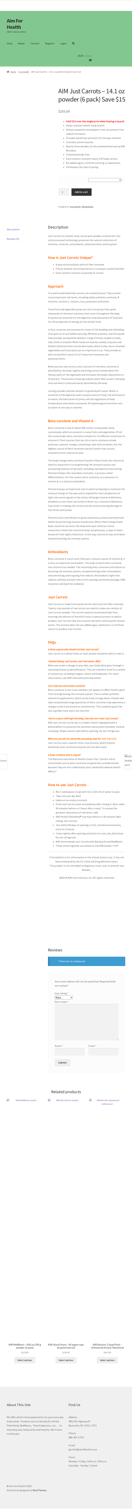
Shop (9, 43)
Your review (62, 1001)
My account (117, 3)
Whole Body (87, 206)
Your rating (61, 993)
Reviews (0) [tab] (13, 238)
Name (59, 1045)
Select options (24, 1360)
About (21, 43)
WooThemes (40, 1490)
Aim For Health (15, 24)
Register (50, 43)
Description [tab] (13, 229)
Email (92, 1045)
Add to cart (81, 192)
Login (63, 43)
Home (13, 71)
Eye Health (24, 71)
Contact (34, 43)
